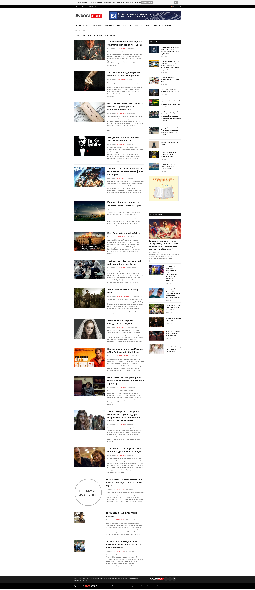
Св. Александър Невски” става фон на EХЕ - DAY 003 (170, 91)
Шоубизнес (108, 25)
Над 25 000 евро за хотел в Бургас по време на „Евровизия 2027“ (170, 166)
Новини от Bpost (93, 6)
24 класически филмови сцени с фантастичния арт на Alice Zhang (124, 43)
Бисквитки (171, 586)
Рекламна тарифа (117, 586)
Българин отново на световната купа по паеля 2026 (170, 80)
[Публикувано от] (150, 252)
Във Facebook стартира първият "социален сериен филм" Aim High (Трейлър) (125, 381)
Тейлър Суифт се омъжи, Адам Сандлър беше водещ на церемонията (173, 348)
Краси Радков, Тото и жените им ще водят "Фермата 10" (173, 307)
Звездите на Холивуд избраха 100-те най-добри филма (123, 139)
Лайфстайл (120, 25)
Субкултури (144, 25)
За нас (108, 586)
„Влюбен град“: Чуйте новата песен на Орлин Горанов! (173, 334)
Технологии (132, 25)
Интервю (168, 25)
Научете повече (147, 2)
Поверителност (161, 586)
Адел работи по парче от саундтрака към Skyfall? (120, 322)
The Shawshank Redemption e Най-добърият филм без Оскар (124, 263)
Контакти (178, 586)
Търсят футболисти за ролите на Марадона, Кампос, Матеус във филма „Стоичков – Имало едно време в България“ (164, 245)
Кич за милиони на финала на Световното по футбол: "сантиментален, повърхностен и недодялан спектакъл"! (172, 273)
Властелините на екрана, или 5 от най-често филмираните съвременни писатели (125, 106)
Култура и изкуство (93, 25)
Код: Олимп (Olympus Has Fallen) (124, 233)
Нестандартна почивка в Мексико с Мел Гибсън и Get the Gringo (125, 351)
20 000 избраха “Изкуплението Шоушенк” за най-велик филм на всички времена (123, 545)
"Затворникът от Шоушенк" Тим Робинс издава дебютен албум (124, 450)
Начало (81, 25)
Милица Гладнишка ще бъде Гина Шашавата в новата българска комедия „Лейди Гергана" (171, 131)
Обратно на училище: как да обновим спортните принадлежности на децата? (170, 102)
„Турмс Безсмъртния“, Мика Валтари (170, 143)
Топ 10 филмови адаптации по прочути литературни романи (123, 74)
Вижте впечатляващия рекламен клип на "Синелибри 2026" (168, 154)
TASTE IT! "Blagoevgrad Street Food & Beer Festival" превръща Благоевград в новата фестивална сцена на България (171, 116)
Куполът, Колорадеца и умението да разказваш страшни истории (125, 204)
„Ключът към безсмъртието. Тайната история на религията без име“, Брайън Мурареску (170, 51)
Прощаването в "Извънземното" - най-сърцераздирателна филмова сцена (124, 482)
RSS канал (175, 6)
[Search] (179, 25)
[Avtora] (89, 15)
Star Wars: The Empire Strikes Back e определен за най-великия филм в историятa (125, 171)
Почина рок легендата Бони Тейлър (173, 320)
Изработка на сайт (79, 586)
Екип (142, 586)
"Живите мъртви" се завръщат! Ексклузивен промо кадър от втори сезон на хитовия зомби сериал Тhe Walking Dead (124, 416)
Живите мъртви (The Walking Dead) (122, 291)
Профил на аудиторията (132, 586)
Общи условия (150, 586)
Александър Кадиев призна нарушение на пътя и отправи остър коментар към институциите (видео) (173, 293)
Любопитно (156, 25)
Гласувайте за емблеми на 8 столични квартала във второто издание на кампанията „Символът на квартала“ (170, 66)
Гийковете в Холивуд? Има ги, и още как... (123, 515)
